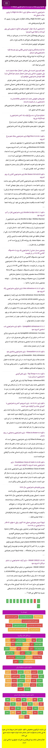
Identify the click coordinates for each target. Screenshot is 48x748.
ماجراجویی (21, 681)
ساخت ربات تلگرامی (15, 621)
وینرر (28, 640)
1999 (30, 704)
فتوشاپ (39, 640)
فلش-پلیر (26, 644)
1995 (13, 700)
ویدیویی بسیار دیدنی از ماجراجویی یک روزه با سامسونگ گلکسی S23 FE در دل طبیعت (26, 252)
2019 (21, 717)
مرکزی (17, 653)
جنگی (41, 676)
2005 (35, 708)
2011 (41, 713)
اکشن (40, 672)
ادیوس (6, 649)
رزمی (23, 676)
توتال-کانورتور (10, 653)
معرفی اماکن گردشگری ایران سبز (30, 621)
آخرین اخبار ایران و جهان (19, 625)
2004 (41, 708)
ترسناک (14, 672)
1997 (41, 704)
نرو (13, 644)
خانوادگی (35, 676)
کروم (13, 640)
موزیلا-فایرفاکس (21, 640)
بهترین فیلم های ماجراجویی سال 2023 (32, 487)
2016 (13, 713)
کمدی (33, 681)
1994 (18, 700)
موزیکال (40, 685)
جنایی (7, 672)
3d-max (13, 649)
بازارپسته (9, 625)
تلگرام (8, 644)
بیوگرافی (27, 672)
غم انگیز (7, 676)
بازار (19, 649)
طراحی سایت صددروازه (11, 617)
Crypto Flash (38, 617)
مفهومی (21, 689)
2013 (29, 713)
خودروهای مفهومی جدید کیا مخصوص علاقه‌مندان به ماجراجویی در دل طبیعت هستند (27, 100)
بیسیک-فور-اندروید (29, 661)
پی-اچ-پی (29, 657)
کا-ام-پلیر (18, 644)
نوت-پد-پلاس (11, 657)
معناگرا (27, 689)
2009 (12, 708)
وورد (34, 640)
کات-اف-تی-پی (20, 657)
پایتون (15, 661)
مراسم (14, 681)
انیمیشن (34, 672)
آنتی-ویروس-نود (39, 649)
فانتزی (39, 681)
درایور (31, 649)
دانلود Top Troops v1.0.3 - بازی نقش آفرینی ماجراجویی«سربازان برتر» (30, 375)
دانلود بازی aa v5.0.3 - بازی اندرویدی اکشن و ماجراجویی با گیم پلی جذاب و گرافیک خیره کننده (25, 405)
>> (38, 606)
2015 (18, 713)
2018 (27, 717)
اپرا (31, 644)
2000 (24, 704)
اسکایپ (34, 653)
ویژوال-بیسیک (37, 657)
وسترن (14, 685)
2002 (13, 704)
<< (38, 601)
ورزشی (20, 685)
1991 (35, 700)
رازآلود (28, 676)
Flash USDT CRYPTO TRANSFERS (18, 630)
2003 (7, 704)
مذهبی (8, 685)
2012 (35, 713)
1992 (29, 700)
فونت (8, 640)
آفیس (40, 653)
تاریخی (20, 672)
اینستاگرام (24, 649)
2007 (24, 708)
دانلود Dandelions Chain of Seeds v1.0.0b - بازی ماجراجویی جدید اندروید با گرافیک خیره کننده (28, 464)
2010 (6, 708)
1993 (24, 700)
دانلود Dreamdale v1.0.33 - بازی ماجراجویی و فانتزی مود (26, 351)
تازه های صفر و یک (34, 630)
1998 (35, 704)
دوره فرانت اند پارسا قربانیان (34, 625)
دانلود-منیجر (38, 644)
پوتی (21, 661)
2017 (7, 713)
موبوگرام (28, 653)
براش (22, 653)
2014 (24, 713)
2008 (18, 708)
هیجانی (26, 685)
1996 (8, 700)
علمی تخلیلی (15, 676)
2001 (18, 704)
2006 (29, 708)
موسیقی (33, 685)
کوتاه (28, 681)
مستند (8, 681)
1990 (40, 700)
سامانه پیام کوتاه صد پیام (26, 617)
